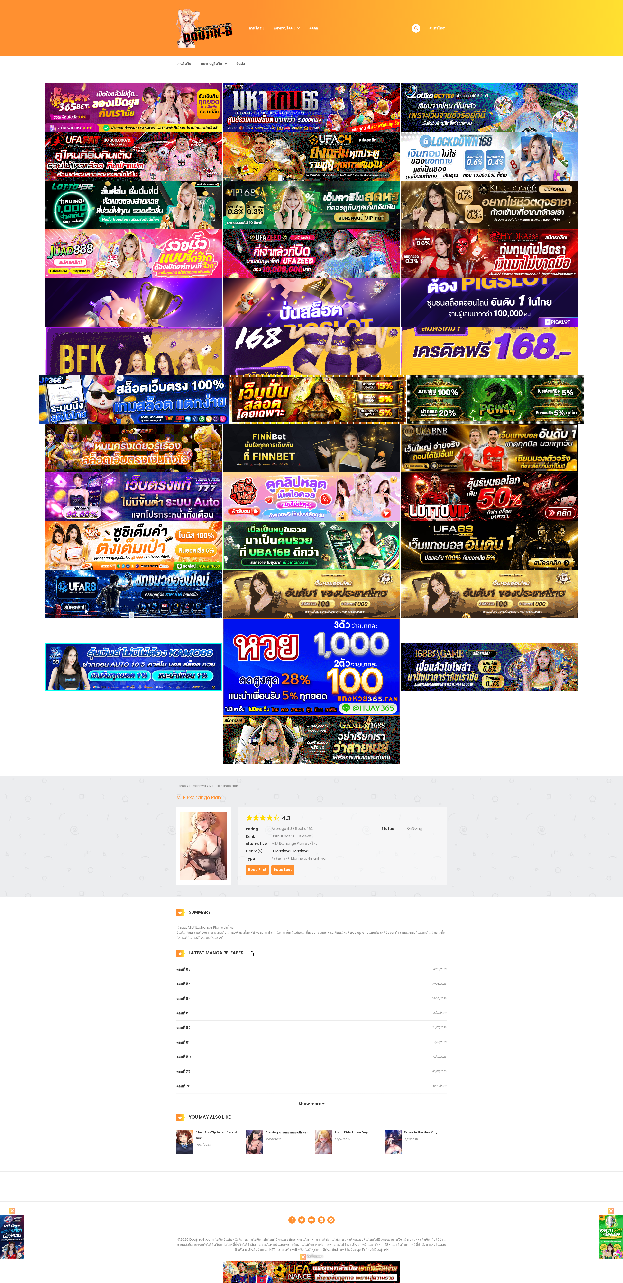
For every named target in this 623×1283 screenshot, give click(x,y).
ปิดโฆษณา (314, 1256)
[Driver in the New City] (393, 1141)
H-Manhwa (197, 786)
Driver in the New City (420, 1132)
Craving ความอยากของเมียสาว (286, 1132)
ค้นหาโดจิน (438, 28)
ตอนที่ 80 (183, 1056)
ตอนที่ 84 (183, 998)
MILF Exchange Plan (223, 786)
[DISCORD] (331, 1220)
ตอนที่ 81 (183, 1042)
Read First (257, 869)
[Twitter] (301, 1220)
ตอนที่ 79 (183, 1071)
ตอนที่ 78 (183, 1086)
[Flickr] (321, 1220)
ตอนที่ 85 (183, 984)
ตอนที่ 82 (183, 1027)
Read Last (283, 869)
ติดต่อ (313, 28)
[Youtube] (311, 1220)
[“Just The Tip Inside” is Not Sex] (184, 1141)
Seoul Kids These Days (352, 1132)
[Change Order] (252, 953)
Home (181, 786)
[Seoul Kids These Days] (323, 1141)
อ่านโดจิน (256, 28)
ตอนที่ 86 (183, 969)
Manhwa (301, 851)
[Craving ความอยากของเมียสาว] (254, 1141)
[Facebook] (292, 1220)
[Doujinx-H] (204, 28)
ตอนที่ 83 (183, 1013)
